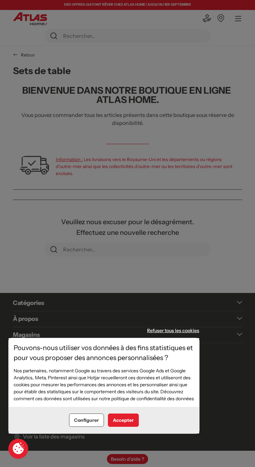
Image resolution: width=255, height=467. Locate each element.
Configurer (86, 420)
